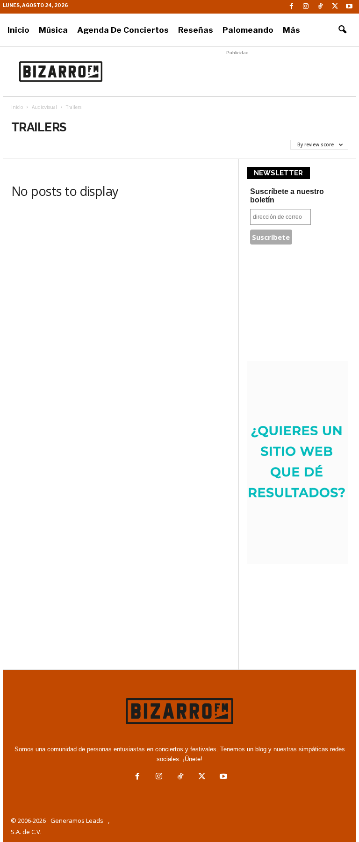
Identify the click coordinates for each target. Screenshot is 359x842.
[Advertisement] (237, 72)
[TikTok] (320, 7)
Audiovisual (44, 107)
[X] (334, 7)
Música (53, 30)
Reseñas (195, 30)
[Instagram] (305, 7)
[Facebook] (291, 7)
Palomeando (248, 30)
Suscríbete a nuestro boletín (287, 195)
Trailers (27, 144)
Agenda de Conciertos (123, 30)
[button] (342, 30)
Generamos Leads (76, 820)
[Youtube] (349, 7)
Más (291, 30)
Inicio (18, 30)
